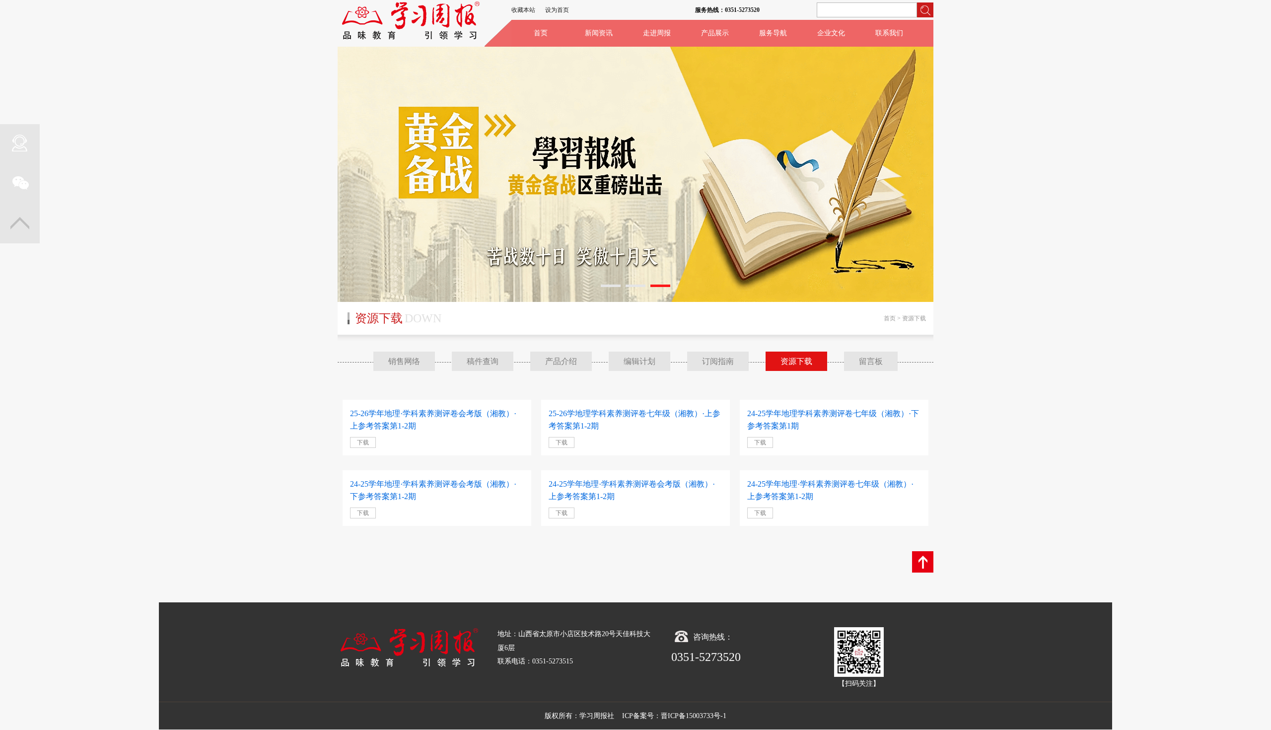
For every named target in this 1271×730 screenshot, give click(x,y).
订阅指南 (718, 361)
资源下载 (796, 361)
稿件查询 (482, 361)
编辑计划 (639, 361)
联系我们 (889, 33)
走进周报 (657, 33)
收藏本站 (523, 9)
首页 (541, 33)
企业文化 (831, 33)
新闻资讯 (599, 33)
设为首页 (557, 9)
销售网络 (404, 361)
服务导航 (773, 33)
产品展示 (715, 33)
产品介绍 (561, 361)
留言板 (871, 361)
